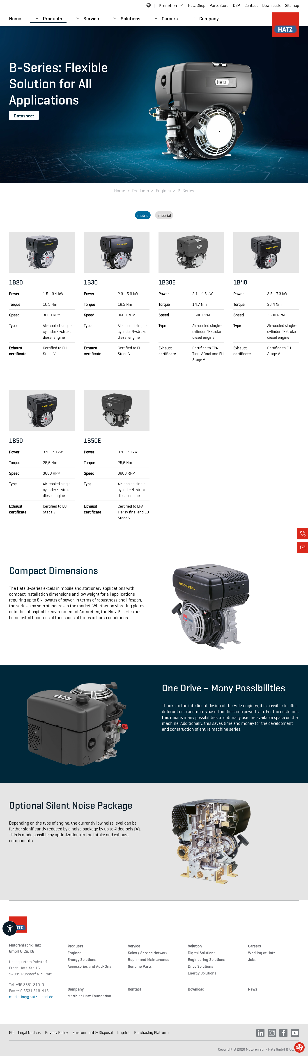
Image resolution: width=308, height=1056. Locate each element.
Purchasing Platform (151, 1032)
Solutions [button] (130, 18)
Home (15, 18)
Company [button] (209, 18)
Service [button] (91, 18)
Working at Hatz (261, 952)
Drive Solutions (200, 966)
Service (134, 946)
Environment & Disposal (93, 1032)
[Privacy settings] (299, 1047)
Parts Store (219, 5)
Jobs (252, 959)
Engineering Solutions (206, 959)
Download (196, 989)
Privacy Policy (56, 1032)
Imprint (123, 1032)
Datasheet (24, 115)
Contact (251, 5)
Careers (254, 946)
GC (11, 1032)
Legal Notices (29, 1032)
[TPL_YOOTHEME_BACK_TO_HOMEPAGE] (285, 24)
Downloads (271, 5)
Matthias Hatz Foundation (89, 996)
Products (75, 946)
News (252, 989)
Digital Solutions (201, 952)
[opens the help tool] (9, 928)
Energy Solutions (82, 959)
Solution (195, 946)
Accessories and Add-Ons (89, 966)
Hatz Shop (196, 5)
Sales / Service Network (148, 952)
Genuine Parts (140, 966)
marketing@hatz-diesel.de (31, 996)
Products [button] (52, 18)
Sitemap (292, 5)
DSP (236, 5)
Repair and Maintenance (148, 959)
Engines (74, 952)
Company (76, 989)
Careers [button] (170, 18)
